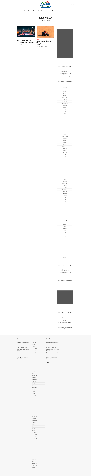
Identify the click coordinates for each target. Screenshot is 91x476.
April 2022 (64, 142)
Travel (59, 10)
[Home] (42, 20)
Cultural (34, 10)
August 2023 (65, 130)
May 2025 (64, 111)
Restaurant (54, 10)
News (65, 240)
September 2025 (65, 103)
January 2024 (65, 121)
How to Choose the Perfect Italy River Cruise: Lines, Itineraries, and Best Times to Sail (65, 81)
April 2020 (64, 179)
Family (65, 230)
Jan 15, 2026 (19, 45)
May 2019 (64, 201)
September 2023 (65, 128)
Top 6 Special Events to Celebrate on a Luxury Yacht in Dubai (25, 42)
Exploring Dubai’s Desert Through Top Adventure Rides (44, 42)
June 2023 (64, 134)
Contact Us (65, 10)
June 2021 (64, 156)
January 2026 (65, 99)
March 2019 (65, 205)
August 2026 (65, 91)
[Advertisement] (66, 43)
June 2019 (64, 199)
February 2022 (64, 146)
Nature (65, 238)
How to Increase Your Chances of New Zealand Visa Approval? (64, 77)
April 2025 (64, 113)
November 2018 (64, 214)
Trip (64, 255)
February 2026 (64, 97)
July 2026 (64, 93)
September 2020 (65, 169)
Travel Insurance (65, 251)
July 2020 (64, 173)
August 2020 (65, 171)
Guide (65, 234)
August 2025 (65, 105)
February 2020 (64, 183)
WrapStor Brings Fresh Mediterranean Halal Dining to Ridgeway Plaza (65, 71)
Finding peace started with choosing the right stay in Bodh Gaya (65, 67)
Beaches (29, 10)
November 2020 (64, 164)
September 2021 (64, 152)
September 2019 (64, 193)
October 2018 (65, 216)
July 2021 (64, 154)
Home (25, 10)
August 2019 (65, 195)
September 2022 (65, 136)
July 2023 (64, 132)
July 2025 (64, 107)
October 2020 (34, 418)
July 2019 (64, 197)
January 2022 (65, 148)
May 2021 (64, 158)
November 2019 (64, 189)
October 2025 (65, 101)
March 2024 (65, 117)
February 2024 (64, 119)
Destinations (40, 10)
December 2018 (64, 212)
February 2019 (65, 207)
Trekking (64, 253)
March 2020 (65, 181)
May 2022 (64, 140)
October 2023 (65, 126)
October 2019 (65, 191)
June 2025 (64, 109)
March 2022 (65, 144)
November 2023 (34, 375)
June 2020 (64, 175)
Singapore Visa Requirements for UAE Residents (65, 74)
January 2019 (34, 461)
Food (46, 10)
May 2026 (64, 95)
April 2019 (64, 203)
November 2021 (64, 150)
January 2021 (65, 162)
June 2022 (64, 138)
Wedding (64, 257)
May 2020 (64, 177)
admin (24, 45)
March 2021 (65, 160)
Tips (64, 244)
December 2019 (64, 187)
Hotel (49, 10)
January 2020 (65, 185)
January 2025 (65, 115)
